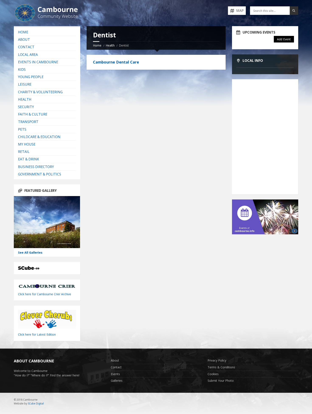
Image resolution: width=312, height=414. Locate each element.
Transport (28, 121)
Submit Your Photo (221, 381)
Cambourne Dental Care (116, 62)
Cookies (213, 374)
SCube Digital (36, 403)
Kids (22, 69)
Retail (24, 151)
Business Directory (36, 166)
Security (26, 107)
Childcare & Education (39, 136)
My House (26, 144)
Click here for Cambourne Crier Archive (45, 294)
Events (115, 374)
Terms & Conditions (221, 367)
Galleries (116, 381)
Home (97, 45)
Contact (26, 47)
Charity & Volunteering (40, 92)
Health (110, 45)
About (24, 39)
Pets (22, 129)
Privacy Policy (217, 360)
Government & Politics (39, 174)
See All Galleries (30, 252)
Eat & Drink (28, 159)
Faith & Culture (32, 114)
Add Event (284, 39)
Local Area (28, 54)
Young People (31, 77)
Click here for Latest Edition (37, 334)
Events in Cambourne (38, 62)
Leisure (24, 84)
